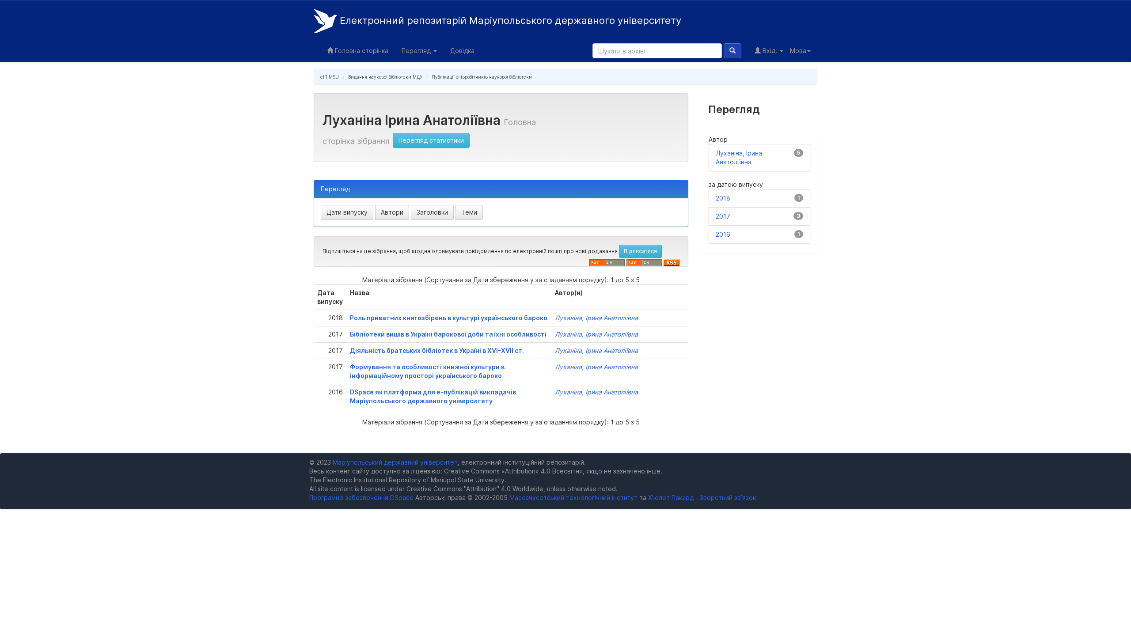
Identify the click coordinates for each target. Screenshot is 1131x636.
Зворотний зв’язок (728, 497)
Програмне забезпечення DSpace (361, 497)
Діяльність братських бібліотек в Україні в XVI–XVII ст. (437, 350)
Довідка (462, 50)
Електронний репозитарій (509, 20)
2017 (723, 216)
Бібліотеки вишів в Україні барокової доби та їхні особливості (448, 334)
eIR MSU (329, 77)
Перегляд (417, 50)
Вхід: (770, 50)
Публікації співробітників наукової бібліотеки (482, 77)
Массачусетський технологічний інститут (573, 497)
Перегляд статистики (431, 140)
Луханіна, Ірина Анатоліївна (596, 318)
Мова (798, 50)
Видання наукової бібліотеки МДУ (385, 77)
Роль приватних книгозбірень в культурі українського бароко (448, 318)
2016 (723, 234)
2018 (723, 198)
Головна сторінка (360, 50)
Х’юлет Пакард (671, 497)
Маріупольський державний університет (395, 462)
